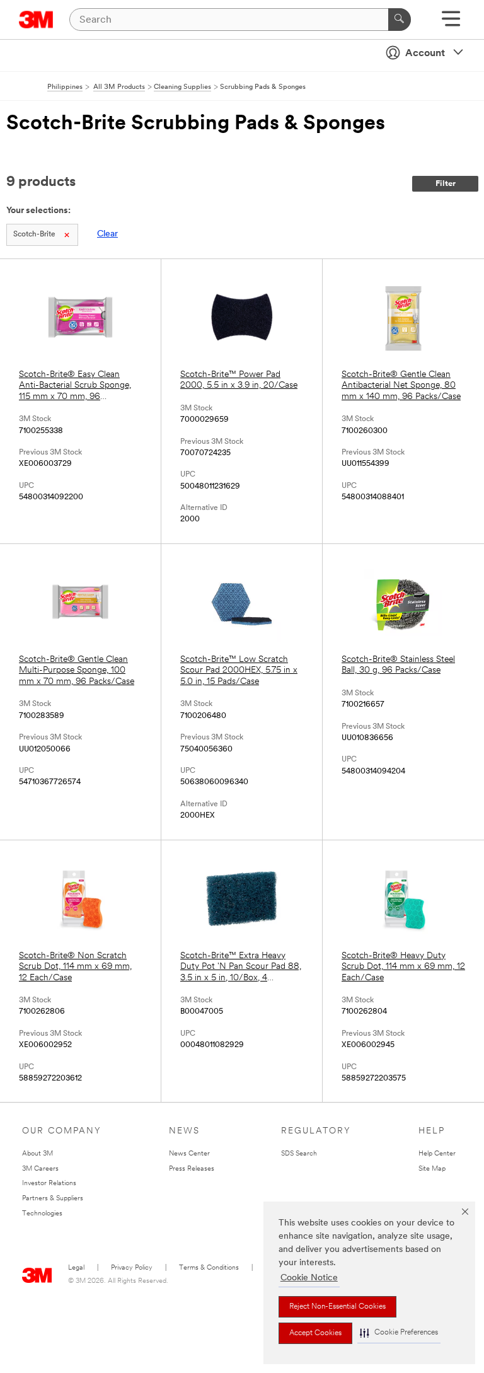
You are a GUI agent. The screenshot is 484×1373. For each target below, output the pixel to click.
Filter (445, 184)
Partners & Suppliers (52, 1198)
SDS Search (299, 1153)
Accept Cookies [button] (315, 1333)
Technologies (42, 1213)
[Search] (399, 19)
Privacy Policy (132, 1268)
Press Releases (191, 1169)
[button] (399, 1333)
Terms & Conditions (209, 1268)
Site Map (432, 1169)
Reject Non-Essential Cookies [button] (337, 1307)
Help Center (437, 1153)
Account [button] (425, 54)
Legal (76, 1268)
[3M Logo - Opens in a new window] (36, 19)
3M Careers (40, 1169)
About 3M (37, 1153)
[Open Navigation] (451, 23)
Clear (107, 234)
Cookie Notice (309, 1278)
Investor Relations (49, 1183)
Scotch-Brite (34, 234)
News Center (189, 1153)
